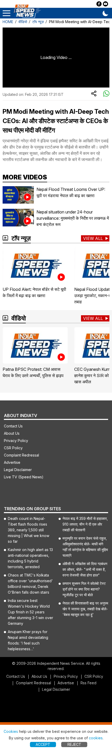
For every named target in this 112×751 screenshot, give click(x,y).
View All (93, 238)
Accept (43, 744)
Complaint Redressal (21, 455)
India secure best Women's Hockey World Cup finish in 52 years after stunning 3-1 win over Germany (30, 612)
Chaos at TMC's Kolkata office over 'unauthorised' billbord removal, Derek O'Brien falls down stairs (30, 583)
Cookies (11, 731)
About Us (12, 433)
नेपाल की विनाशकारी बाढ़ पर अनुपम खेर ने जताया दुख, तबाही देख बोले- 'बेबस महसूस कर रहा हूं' (85, 609)
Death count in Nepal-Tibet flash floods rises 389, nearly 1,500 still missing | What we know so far (28, 530)
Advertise (12, 462)
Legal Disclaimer (18, 469)
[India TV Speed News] (27, 11)
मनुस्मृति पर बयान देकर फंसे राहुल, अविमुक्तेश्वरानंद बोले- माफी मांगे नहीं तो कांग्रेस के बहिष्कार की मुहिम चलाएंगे (85, 547)
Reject (74, 744)
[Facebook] (99, 3)
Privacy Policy (16, 440)
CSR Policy (13, 448)
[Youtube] (105, 3)
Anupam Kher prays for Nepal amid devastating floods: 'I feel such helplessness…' (28, 640)
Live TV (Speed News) (23, 477)
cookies (96, 738)
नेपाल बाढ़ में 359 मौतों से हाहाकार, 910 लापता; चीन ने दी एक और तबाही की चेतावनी (85, 524)
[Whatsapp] (106, 93)
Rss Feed (88, 683)
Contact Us (13, 426)
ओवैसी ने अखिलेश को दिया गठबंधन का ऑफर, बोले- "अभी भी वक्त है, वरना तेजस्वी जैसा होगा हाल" (85, 569)
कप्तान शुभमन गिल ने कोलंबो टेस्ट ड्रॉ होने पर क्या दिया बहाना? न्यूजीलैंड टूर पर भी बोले (84, 589)
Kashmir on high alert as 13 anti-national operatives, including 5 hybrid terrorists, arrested (30, 558)
